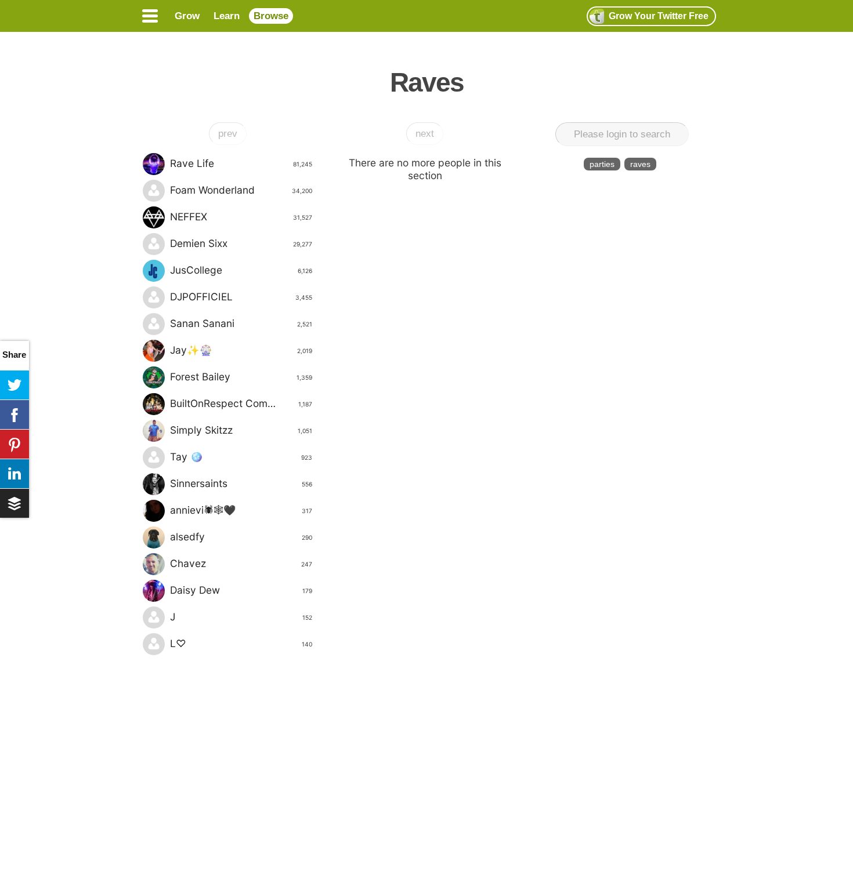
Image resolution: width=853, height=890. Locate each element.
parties (602, 164)
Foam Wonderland (241, 190)
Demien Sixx (241, 243)
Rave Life (241, 163)
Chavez (241, 563)
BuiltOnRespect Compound (241, 403)
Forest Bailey (241, 376)
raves (640, 164)
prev (227, 133)
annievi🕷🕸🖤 (241, 510)
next (424, 133)
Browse (271, 15)
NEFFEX (241, 216)
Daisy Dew (241, 590)
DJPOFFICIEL (241, 296)
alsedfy (241, 537)
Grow (187, 15)
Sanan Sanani (241, 323)
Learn (227, 15)
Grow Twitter (659, 16)
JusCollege (241, 270)
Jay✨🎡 (241, 350)
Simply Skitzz (241, 430)
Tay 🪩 (241, 457)
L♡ (241, 643)
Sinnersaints (241, 483)
